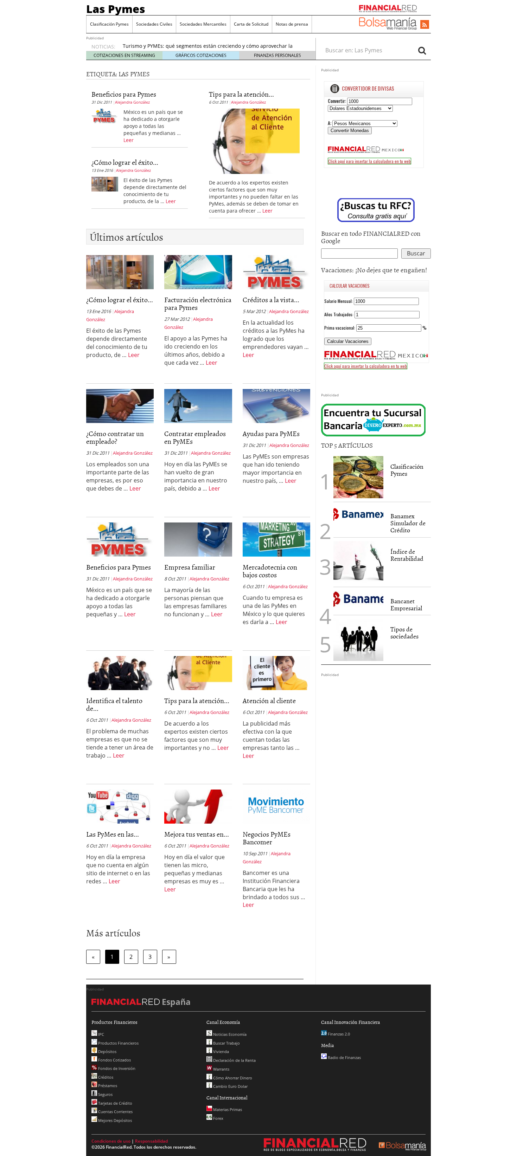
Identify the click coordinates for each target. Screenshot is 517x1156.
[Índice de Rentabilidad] (358, 562)
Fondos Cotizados (114, 1060)
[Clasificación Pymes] (358, 477)
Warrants (220, 1069)
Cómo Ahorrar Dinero (232, 1077)
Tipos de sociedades (404, 632)
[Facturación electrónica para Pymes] (198, 271)
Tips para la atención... (241, 94)
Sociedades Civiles (154, 24)
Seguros (105, 1094)
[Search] (422, 50)
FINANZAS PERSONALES (277, 55)
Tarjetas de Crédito (114, 1103)
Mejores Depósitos (114, 1120)
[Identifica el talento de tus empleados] (120, 672)
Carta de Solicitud (251, 24)
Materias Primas (227, 1109)
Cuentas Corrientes (115, 1111)
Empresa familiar (189, 566)
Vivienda (220, 1051)
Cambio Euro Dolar (230, 1086)
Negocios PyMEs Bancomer (267, 838)
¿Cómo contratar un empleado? (115, 437)
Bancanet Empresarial (406, 604)
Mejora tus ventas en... (196, 834)
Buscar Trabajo (226, 1043)
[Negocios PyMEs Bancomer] (276, 806)
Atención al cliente (269, 700)
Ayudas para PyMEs (271, 433)
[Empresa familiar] (198, 539)
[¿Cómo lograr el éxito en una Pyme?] (104, 183)
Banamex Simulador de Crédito (408, 523)
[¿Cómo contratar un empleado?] (120, 405)
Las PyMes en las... (112, 834)
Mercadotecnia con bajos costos (270, 570)
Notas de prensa (292, 24)
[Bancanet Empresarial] (358, 599)
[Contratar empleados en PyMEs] (198, 405)
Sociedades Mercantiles (203, 24)
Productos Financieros (118, 1043)
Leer (128, 140)
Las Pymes (115, 8)
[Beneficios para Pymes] (104, 115)
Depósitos (106, 1051)
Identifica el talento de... (114, 704)
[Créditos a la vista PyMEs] (276, 271)
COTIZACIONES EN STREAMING (124, 55)
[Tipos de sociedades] (358, 640)
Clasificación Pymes (109, 24)
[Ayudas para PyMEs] (276, 405)
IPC (100, 1034)
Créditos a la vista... (271, 299)
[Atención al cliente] (276, 672)
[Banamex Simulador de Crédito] (358, 514)
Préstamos (107, 1085)
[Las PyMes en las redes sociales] (120, 806)
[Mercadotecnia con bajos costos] (276, 539)
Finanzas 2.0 (338, 1034)
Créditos (105, 1077)
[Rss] (424, 25)
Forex (217, 1118)
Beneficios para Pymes (123, 94)
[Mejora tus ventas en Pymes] (198, 806)
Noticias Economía (229, 1034)
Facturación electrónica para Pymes (197, 303)
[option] (212, 49)
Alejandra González (132, 102)
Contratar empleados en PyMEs (195, 437)
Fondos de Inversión (116, 1068)
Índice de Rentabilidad (406, 555)
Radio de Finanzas (344, 1057)
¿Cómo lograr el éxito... (124, 162)
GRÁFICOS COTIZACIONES (200, 55)
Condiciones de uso (110, 1141)
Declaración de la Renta (234, 1060)
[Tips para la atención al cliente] (254, 140)
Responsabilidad (151, 1141)
